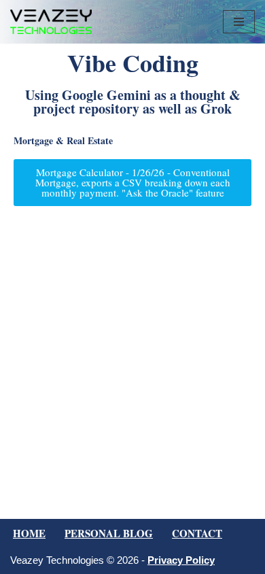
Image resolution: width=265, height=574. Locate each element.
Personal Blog (109, 533)
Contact (197, 533)
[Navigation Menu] (239, 21)
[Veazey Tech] (51, 22)
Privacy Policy (181, 560)
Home (29, 533)
